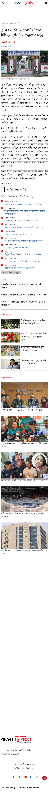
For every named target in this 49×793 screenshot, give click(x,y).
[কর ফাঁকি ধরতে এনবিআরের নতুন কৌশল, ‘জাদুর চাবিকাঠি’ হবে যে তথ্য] (24, 539)
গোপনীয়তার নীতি (17, 750)
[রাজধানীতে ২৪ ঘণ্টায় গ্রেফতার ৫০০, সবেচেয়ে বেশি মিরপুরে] (24, 287)
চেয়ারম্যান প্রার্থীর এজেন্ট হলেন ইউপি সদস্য (19, 268)
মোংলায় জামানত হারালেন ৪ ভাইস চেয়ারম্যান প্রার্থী (21, 221)
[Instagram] (36, 777)
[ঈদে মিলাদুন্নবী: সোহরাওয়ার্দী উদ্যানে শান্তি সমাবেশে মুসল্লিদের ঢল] (24, 325)
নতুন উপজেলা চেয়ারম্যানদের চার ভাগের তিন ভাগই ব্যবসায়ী (24, 204)
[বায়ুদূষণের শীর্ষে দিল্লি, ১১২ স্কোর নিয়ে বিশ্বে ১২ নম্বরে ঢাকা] (24, 296)
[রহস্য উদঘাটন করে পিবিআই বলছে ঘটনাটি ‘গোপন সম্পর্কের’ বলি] (24, 468)
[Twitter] (19, 777)
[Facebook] (13, 777)
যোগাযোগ (5, 750)
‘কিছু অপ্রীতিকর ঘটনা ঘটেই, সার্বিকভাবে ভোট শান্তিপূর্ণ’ (23, 254)
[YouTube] (25, 777)
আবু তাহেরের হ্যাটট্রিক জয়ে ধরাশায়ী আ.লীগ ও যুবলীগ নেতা (24, 227)
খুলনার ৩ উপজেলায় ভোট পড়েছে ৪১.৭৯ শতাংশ (20, 234)
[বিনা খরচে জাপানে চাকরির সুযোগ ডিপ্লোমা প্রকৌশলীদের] (24, 398)
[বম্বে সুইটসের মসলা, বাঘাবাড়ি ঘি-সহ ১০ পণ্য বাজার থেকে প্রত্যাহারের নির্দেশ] (24, 338)
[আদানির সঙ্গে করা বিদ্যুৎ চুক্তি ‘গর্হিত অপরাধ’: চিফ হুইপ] (24, 365)
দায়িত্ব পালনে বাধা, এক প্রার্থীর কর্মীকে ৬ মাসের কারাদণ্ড (22, 261)
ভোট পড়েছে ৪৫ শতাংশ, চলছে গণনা (17, 248)
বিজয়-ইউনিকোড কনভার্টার (11, 754)
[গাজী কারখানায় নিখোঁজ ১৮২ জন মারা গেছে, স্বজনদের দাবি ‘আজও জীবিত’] (24, 503)
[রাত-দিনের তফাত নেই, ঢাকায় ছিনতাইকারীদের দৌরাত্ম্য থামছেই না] (24, 305)
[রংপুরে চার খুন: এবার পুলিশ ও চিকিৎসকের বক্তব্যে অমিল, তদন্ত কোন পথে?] (24, 433)
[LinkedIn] (31, 777)
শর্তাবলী (28, 750)
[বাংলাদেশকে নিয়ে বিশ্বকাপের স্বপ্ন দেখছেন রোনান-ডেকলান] (24, 351)
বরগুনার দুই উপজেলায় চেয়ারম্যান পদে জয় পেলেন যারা (23, 241)
